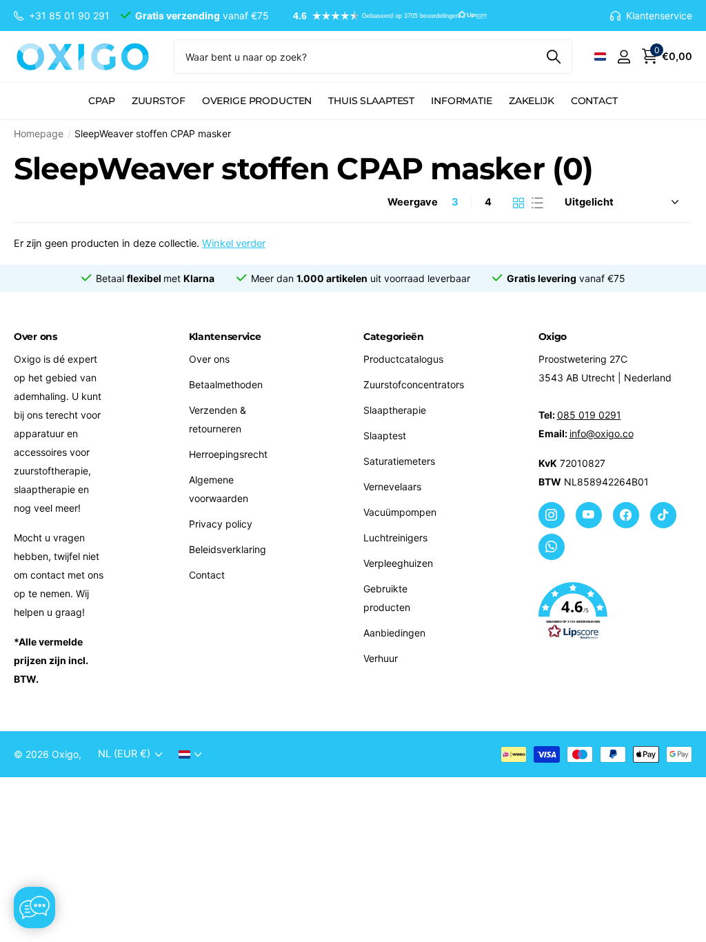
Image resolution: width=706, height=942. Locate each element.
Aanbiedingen (394, 633)
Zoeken (553, 56)
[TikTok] (663, 515)
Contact (594, 100)
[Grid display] (519, 203)
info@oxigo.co (601, 433)
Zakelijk (531, 100)
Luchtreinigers (395, 537)
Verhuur (380, 658)
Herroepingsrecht (228, 454)
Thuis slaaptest (371, 100)
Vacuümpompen (399, 512)
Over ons (209, 359)
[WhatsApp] (551, 547)
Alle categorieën (101, 109)
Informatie (461, 100)
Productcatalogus (403, 359)
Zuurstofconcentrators (413, 384)
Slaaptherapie (394, 410)
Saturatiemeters (399, 461)
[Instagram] (551, 515)
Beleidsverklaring (227, 549)
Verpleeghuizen (398, 563)
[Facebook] (626, 515)
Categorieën (393, 336)
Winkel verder (233, 243)
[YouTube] (589, 515)
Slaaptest (384, 435)
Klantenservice (225, 336)
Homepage (38, 133)
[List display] (537, 203)
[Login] (623, 56)
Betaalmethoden (226, 384)
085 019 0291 (589, 415)
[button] (383, 16)
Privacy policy (220, 524)
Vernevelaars (392, 486)
